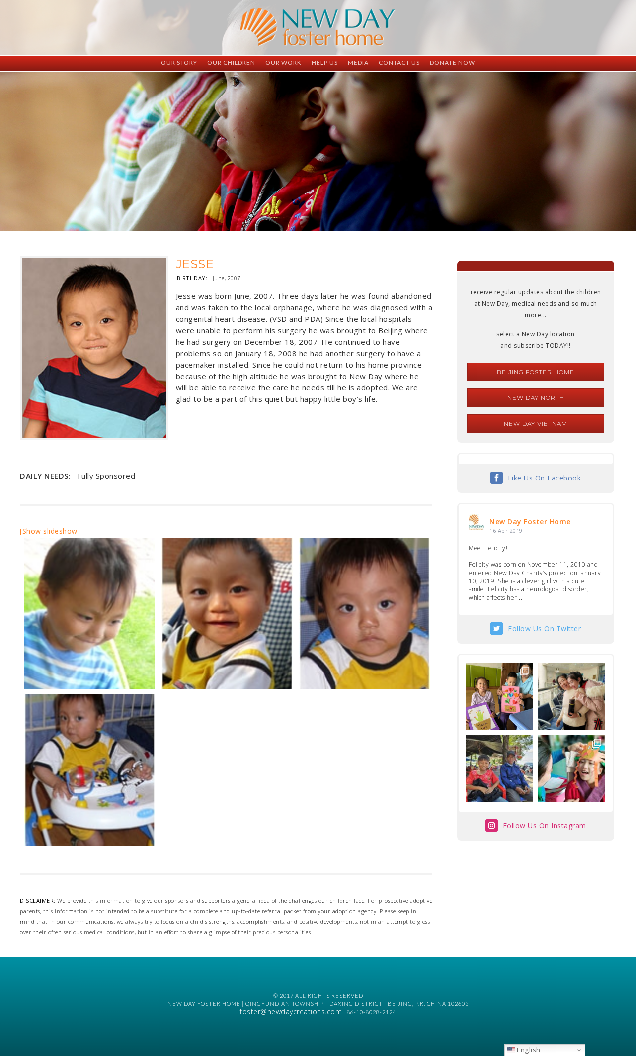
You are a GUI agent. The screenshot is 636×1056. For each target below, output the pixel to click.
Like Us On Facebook (544, 477)
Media (358, 62)
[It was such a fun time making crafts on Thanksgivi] (571, 768)
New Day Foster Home (530, 521)
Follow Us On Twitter (544, 628)
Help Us (325, 62)
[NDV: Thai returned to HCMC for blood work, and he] (499, 768)
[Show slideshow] (50, 531)
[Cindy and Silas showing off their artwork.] (499, 696)
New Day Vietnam (535, 423)
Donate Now (452, 62)
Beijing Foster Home (535, 372)
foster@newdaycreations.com (291, 1011)
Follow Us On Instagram (544, 825)
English (528, 1049)
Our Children (231, 62)
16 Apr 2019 (506, 530)
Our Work (283, 62)
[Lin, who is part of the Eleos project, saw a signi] (571, 696)
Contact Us (399, 62)
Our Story (179, 62)
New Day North (535, 397)
